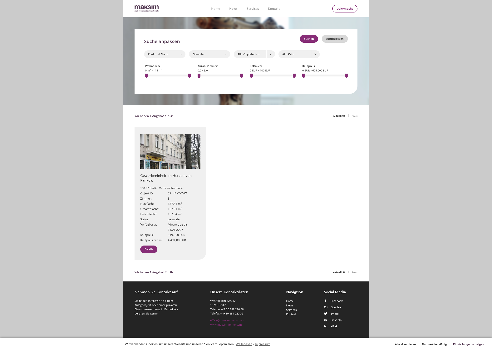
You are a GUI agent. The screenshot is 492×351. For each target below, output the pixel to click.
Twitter (335, 313)
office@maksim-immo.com (227, 320)
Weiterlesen (244, 344)
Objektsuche (345, 8)
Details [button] (149, 249)
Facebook (337, 301)
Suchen (309, 38)
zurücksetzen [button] (335, 38)
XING (334, 326)
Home (215, 8)
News (233, 8)
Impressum (262, 344)
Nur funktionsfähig (434, 344)
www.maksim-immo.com (226, 324)
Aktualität (339, 116)
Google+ (336, 307)
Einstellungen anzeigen (468, 344)
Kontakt (274, 8)
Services (253, 8)
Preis (354, 116)
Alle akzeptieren (405, 344)
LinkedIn (336, 320)
